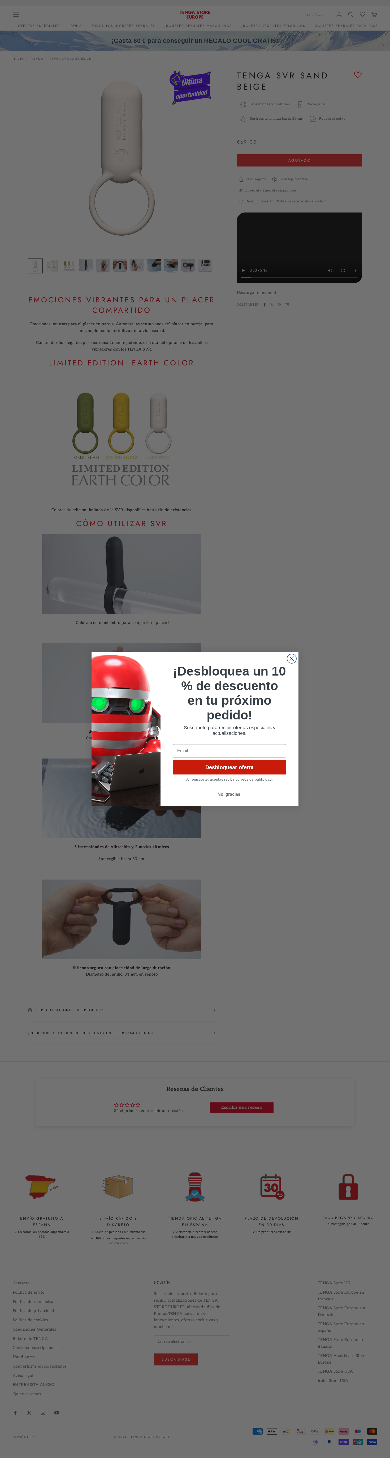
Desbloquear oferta (229, 767)
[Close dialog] (291, 658)
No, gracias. (229, 794)
